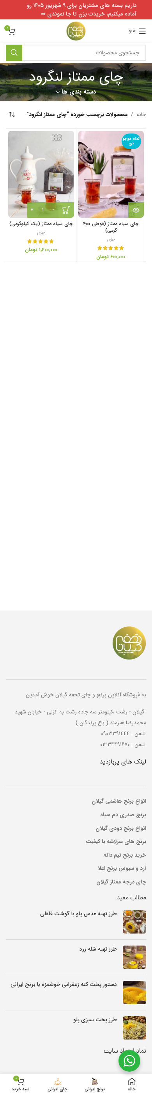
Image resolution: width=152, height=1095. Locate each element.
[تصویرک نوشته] (134, 922)
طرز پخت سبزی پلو (95, 1019)
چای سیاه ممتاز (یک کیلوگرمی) (41, 224)
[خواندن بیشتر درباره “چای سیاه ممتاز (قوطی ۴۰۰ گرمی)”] (136, 210)
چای (111, 239)
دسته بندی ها (79, 92)
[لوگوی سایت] (76, 30)
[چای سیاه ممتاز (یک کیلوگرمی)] (41, 174)
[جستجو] (14, 53)
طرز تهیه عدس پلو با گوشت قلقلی (78, 913)
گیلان (101, 828)
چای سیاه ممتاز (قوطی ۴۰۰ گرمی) (111, 227)
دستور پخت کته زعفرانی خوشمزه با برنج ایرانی (64, 984)
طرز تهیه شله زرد (98, 949)
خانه (141, 114)
